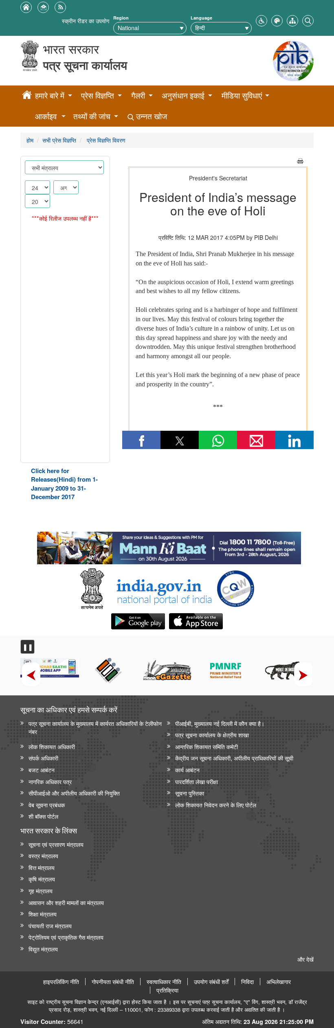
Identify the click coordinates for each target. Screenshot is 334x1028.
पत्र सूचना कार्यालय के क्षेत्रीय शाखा (212, 734)
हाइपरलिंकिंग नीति (61, 981)
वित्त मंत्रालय (42, 867)
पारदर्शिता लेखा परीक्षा (196, 781)
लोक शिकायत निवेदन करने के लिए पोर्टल (215, 804)
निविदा (247, 981)
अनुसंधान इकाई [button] (183, 95)
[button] (261, 19)
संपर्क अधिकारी (43, 758)
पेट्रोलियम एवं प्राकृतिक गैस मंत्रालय (66, 937)
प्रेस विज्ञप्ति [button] (97, 95)
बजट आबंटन (42, 769)
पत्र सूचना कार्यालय (85, 65)
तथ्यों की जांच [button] (91, 116)
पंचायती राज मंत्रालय (50, 925)
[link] (169, 546)
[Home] (26, 96)
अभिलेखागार (278, 981)
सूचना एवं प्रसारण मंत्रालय (56, 844)
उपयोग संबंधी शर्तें (211, 981)
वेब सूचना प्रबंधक (47, 804)
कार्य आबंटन (187, 769)
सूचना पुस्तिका (189, 793)
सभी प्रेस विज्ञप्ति (59, 140)
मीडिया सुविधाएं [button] (242, 95)
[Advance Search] (308, 19)
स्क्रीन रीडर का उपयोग (85, 20)
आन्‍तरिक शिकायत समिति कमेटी (206, 746)
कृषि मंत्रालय (42, 879)
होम (29, 140)
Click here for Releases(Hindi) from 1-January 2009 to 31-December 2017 (64, 483)
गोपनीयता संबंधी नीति (113, 981)
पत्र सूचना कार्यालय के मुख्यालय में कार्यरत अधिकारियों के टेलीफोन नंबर (95, 727)
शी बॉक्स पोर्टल (43, 816)
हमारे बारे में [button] (49, 95)
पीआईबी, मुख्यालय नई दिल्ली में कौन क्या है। (219, 723)
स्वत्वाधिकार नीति (164, 981)
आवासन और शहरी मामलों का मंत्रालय (66, 902)
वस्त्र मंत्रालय (43, 855)
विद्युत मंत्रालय (43, 949)
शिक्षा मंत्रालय (43, 914)
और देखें (305, 959)
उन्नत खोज (150, 116)
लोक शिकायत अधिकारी (52, 746)
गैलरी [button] (138, 95)
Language (201, 17)
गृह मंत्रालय (41, 890)
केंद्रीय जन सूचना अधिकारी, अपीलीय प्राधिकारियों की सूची (234, 758)
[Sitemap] (292, 19)
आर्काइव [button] (46, 116)
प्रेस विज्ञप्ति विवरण (105, 140)
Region (121, 17)
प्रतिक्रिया (167, 990)
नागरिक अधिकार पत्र (50, 781)
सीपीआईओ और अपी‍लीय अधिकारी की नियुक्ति (74, 793)
